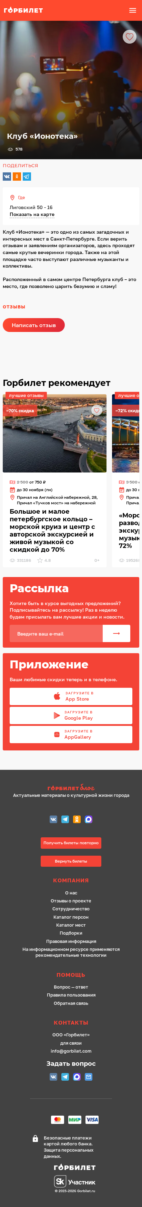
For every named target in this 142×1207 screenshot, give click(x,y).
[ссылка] (54, 433)
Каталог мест (71, 925)
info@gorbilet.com (71, 1051)
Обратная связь (71, 1003)
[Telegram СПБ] (65, 820)
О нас (71, 892)
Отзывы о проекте (71, 900)
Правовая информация (71, 941)
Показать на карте (32, 214)
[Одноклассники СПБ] (77, 820)
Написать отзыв (34, 325)
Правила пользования (71, 995)
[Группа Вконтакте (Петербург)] (53, 820)
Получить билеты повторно (71, 842)
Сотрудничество (71, 908)
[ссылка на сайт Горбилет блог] (71, 788)
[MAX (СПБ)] (88, 820)
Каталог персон (71, 917)
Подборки (71, 933)
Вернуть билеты (71, 861)
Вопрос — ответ (71, 987)
